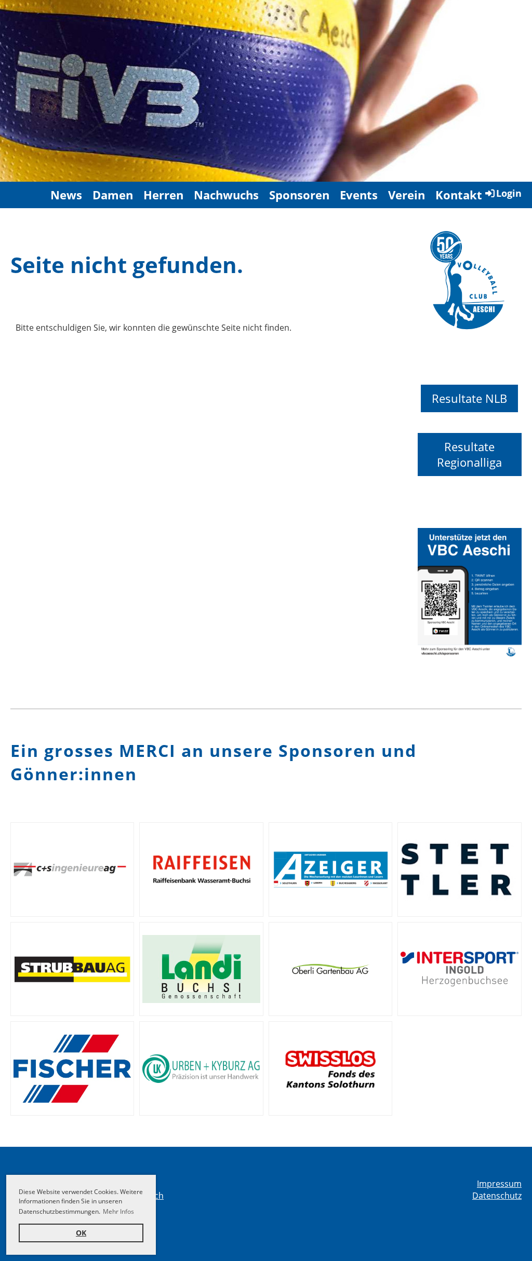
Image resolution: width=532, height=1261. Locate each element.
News (66, 194)
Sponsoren (299, 194)
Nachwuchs (226, 194)
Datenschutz (497, 1195)
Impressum (499, 1183)
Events (359, 194)
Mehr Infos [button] (118, 1211)
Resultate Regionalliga (469, 454)
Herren (163, 194)
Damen (112, 194)
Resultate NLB (469, 398)
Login (509, 193)
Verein (406, 194)
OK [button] (81, 1233)
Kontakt (458, 194)
